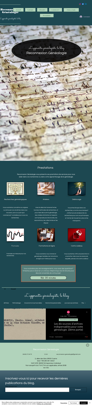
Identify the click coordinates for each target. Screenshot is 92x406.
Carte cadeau (76, 246)
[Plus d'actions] (87, 312)
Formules (15, 246)
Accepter (83, 403)
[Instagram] (80, 4)
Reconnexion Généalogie (46, 53)
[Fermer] (90, 403)
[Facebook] (83, 4)
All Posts (6, 303)
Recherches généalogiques (15, 199)
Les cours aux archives (71, 303)
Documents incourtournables (33, 303)
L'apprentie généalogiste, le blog (46, 48)
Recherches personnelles (53, 303)
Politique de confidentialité (44, 404)
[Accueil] (5, 288)
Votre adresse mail (11, 386)
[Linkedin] (86, 4)
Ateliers (46, 199)
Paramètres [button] (63, 403)
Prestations (45, 167)
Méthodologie (16, 303)
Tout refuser (73, 403)
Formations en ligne (47, 246)
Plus (83, 303)
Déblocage (76, 199)
